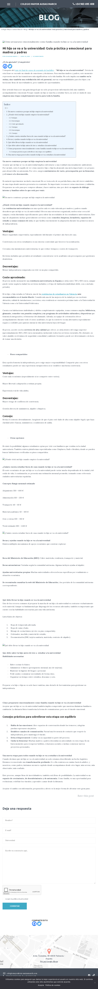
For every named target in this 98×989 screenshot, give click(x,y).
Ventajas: (14, 118)
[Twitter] (10, 66)
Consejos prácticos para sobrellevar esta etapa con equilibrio (31, 152)
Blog (25, 29)
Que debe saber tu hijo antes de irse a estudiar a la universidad (32, 145)
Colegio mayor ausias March (38, 4)
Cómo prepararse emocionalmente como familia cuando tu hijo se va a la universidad (40, 148)
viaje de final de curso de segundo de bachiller (34, 70)
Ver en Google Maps (49, 961)
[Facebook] (5, 66)
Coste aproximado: (17, 124)
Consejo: (15, 133)
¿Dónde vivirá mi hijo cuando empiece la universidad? (28, 115)
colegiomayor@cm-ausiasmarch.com (21, 973)
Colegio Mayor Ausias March (11, 29)
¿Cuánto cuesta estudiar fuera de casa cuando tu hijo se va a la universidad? (37, 136)
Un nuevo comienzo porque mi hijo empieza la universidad (30, 111)
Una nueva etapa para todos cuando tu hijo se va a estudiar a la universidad (36, 155)
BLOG (49, 17)
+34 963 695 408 (84, 4)
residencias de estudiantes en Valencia (59, 294)
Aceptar (41, 985)
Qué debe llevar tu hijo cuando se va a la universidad (28, 142)
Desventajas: (15, 121)
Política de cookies (52, 985)
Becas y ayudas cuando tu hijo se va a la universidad (27, 139)
